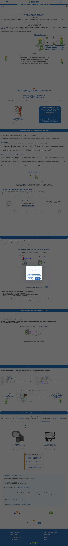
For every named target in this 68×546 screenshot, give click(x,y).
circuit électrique (18, 370)
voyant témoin (22, 28)
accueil (30, 278)
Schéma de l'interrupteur (34, 300)
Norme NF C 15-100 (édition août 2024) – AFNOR (14, 499)
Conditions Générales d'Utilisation (23, 487)
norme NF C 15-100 (45, 421)
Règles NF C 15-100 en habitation (32, 462)
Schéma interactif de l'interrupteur (33, 466)
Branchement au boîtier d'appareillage (24, 381)
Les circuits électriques (14, 532)
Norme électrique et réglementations (17, 530)
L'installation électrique (14, 534)
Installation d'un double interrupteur (33, 457)
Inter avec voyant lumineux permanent (54, 204)
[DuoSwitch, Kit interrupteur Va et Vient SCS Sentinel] (18, 111)
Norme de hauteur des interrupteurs (33, 461)
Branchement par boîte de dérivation (58, 381)
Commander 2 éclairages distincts (32, 458)
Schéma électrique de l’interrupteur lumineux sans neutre (34, 57)
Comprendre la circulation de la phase (33, 467)
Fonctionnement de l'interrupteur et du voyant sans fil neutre (34, 55)
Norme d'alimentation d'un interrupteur (36, 423)
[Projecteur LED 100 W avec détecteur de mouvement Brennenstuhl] (50, 437)
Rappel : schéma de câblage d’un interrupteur (34, 61)
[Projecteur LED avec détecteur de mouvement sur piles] (18, 437)
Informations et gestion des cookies (51, 535)
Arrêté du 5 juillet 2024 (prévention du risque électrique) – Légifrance (18, 504)
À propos (45, 537)
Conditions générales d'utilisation (50, 532)
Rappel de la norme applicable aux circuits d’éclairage (34, 63)
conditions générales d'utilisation (34, 275)
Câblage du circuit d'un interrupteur (42, 397)
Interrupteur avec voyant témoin (28, 205)
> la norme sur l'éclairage (53, 110)
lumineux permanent (30, 28)
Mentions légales (47, 534)
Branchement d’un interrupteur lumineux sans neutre (34, 59)
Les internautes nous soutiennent (50, 530)
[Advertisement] (34, 7)
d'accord (37, 278)
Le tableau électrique (14, 536)
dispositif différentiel (21, 418)
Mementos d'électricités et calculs (16, 537)
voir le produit (18, 449)
